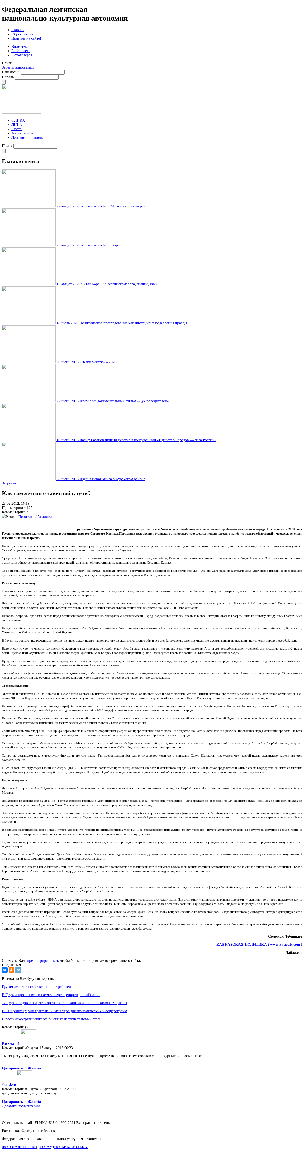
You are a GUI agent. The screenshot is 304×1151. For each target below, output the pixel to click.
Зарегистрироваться (18, 67)
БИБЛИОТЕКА (75, 1147)
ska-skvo (9, 1085)
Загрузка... (10, 483)
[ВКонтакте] (5, 970)
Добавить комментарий (21, 1106)
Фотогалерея (21, 55)
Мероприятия (22, 133)
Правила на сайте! (26, 38)
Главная (17, 30)
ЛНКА (16, 125)
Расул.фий (11, 1043)
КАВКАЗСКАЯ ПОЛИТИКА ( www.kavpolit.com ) (259, 944)
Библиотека (20, 51)
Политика (26, 517)
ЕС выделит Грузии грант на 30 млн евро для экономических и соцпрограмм (64, 1011)
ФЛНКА (18, 120)
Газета (16, 129)
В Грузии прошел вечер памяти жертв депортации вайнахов (51, 995)
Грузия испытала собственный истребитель (37, 987)
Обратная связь (23, 34)
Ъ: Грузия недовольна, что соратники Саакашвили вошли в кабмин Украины (64, 1003)
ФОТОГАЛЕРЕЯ (16, 1147)
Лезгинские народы (27, 137)
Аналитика (46, 517)
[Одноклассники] (11, 970)
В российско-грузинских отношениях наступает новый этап (51, 1019)
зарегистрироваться (42, 961)
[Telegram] (18, 970)
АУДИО (54, 1147)
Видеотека (19, 46)
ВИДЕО (39, 1147)
